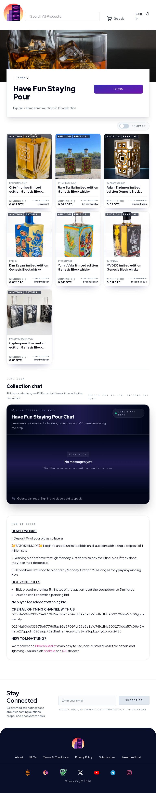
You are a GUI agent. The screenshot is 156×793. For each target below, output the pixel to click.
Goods (119, 18)
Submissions (107, 757)
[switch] (124, 126)
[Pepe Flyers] (63, 772)
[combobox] (62, 16)
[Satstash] (27, 772)
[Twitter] (80, 772)
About (19, 757)
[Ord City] (45, 772)
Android (49, 651)
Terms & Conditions (56, 757)
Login (118, 89)
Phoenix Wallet (46, 646)
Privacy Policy (83, 757)
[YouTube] (96, 772)
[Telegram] (112, 772)
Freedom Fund (131, 757)
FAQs (33, 757)
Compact (138, 126)
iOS (64, 651)
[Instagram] (129, 772)
